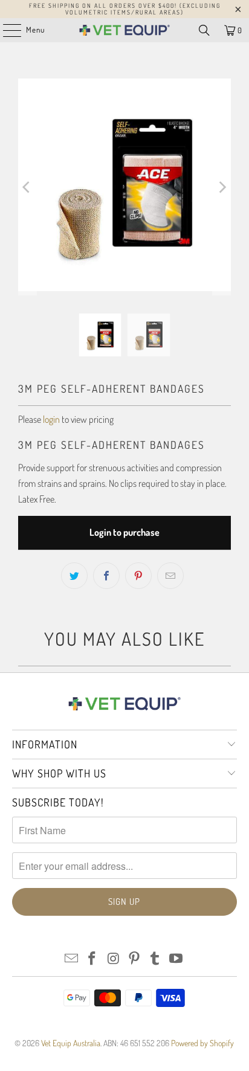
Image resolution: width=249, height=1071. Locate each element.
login (51, 419)
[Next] (221, 187)
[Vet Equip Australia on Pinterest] (134, 959)
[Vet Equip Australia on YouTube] (176, 959)
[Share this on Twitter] (74, 575)
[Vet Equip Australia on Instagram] (114, 959)
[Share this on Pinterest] (138, 575)
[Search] (204, 30)
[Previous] (27, 187)
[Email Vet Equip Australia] (71, 959)
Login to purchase (124, 532)
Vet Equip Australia (70, 1043)
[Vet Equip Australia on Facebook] (92, 959)
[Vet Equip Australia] (124, 30)
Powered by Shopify (202, 1043)
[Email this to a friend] (170, 575)
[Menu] (5, 30)
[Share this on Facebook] (106, 575)
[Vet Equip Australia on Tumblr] (155, 959)
